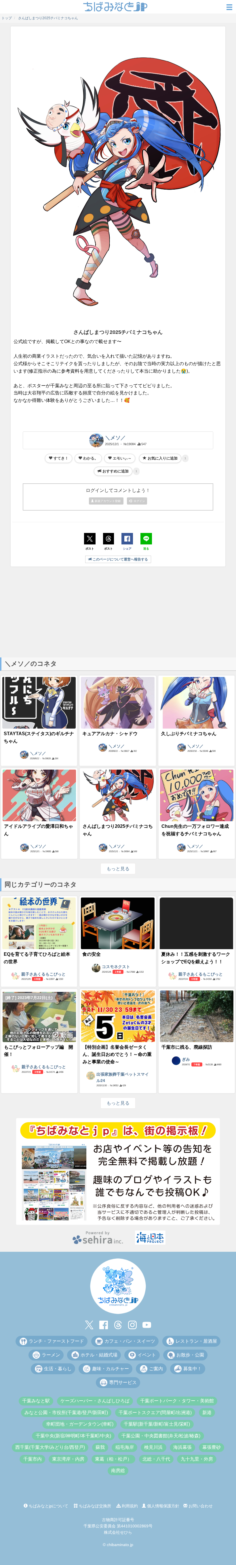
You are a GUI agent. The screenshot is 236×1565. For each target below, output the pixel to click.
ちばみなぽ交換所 (94, 1506)
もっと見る (118, 868)
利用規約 (129, 1506)
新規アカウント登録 (107, 501)
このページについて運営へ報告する (120, 559)
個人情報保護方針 (162, 1506)
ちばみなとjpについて (48, 1506)
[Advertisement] (118, 611)
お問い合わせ (200, 1506)
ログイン (138, 501)
